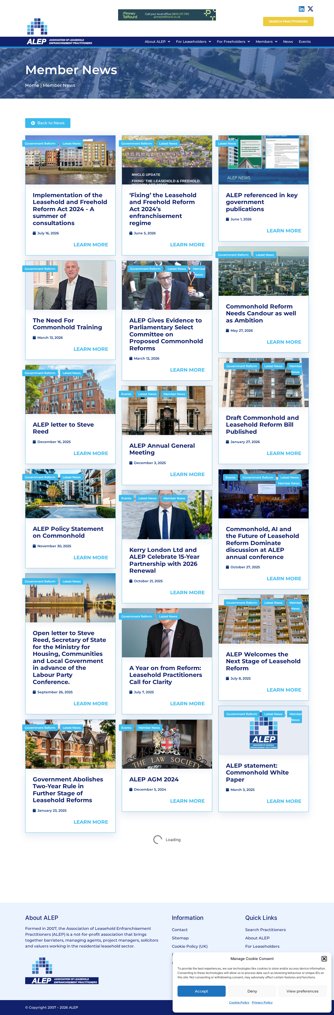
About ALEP (155, 41)
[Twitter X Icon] (310, 9)
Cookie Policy (239, 1002)
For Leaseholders (191, 41)
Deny (252, 991)
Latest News (72, 143)
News (288, 41)
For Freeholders (231, 41)
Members (264, 41)
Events (305, 41)
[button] (324, 958)
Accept (201, 991)
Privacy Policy (262, 1002)
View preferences (303, 991)
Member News (199, 271)
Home (32, 85)
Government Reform (40, 143)
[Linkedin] (302, 9)
